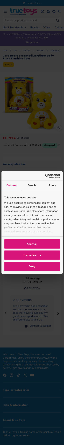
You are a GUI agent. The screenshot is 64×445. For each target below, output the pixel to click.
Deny (32, 266)
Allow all (32, 243)
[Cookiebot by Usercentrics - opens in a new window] (45, 176)
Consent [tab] (11, 185)
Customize (30, 255)
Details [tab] (32, 185)
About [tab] (52, 185)
